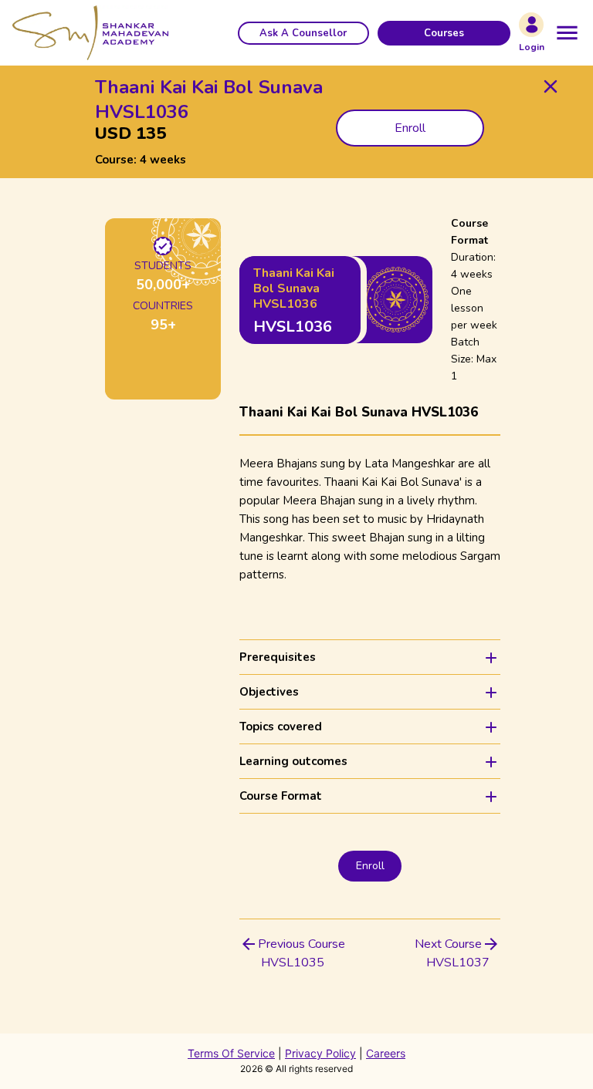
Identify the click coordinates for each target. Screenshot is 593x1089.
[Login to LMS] (531, 24)
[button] (303, 33)
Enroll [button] (410, 128)
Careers (385, 1053)
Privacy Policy (320, 1053)
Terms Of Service (231, 1053)
